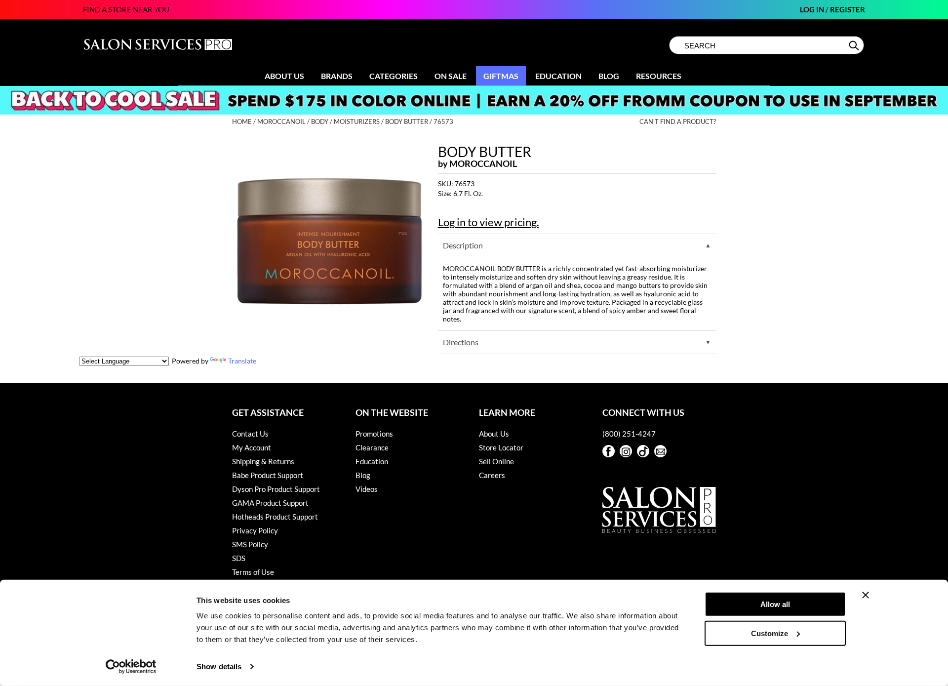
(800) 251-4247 (629, 433)
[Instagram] (626, 451)
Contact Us (250, 433)
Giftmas (500, 76)
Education (558, 76)
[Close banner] (865, 595)
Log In (813, 9)
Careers (492, 475)
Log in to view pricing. (488, 222)
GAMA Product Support (270, 502)
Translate (242, 361)
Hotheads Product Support (275, 516)
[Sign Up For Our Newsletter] (660, 451)
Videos (367, 488)
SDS (238, 558)
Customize (769, 633)
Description (463, 245)
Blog (608, 76)
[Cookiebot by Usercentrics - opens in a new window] (131, 666)
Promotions (374, 433)
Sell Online (496, 461)
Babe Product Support (267, 475)
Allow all (775, 604)
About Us (284, 76)
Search (855, 45)
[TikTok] (643, 451)
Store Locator (501, 447)
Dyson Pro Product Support (276, 488)
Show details (219, 666)
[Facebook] (608, 451)
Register (847, 9)
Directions (460, 342)
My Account (251, 447)
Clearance (372, 447)
